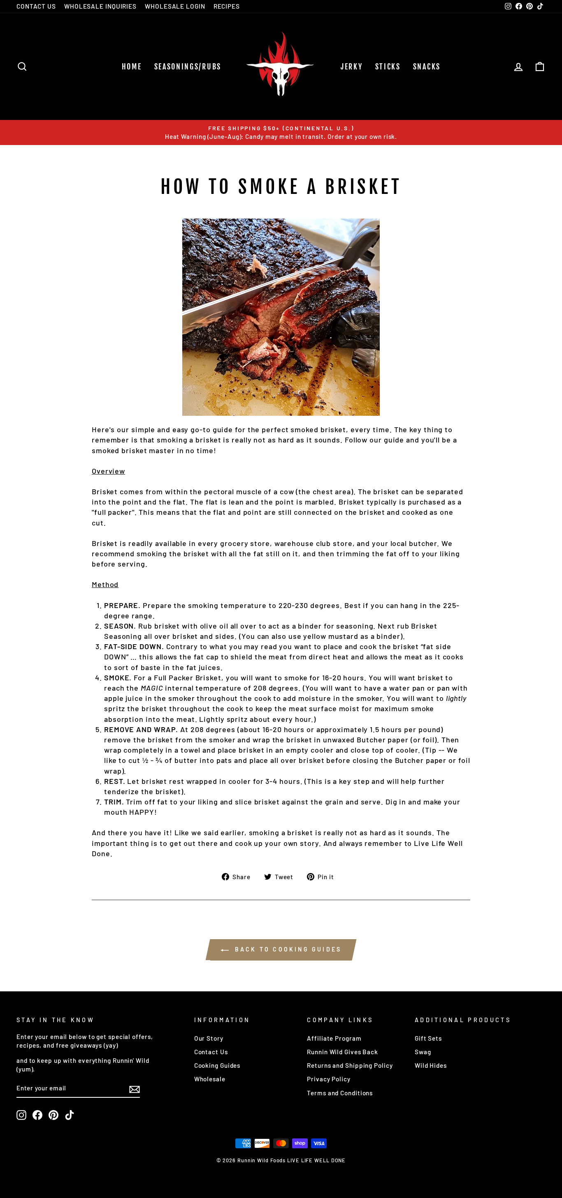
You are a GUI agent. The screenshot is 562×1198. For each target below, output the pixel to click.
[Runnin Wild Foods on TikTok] (69, 1115)
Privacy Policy (329, 1079)
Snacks (427, 66)
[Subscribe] (134, 1088)
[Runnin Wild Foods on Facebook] (37, 1115)
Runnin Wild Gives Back (342, 1051)
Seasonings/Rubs (188, 66)
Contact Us (211, 1051)
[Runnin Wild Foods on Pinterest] (53, 1115)
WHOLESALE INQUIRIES (100, 6)
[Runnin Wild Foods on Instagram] (21, 1115)
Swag (423, 1051)
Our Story (208, 1038)
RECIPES (227, 6)
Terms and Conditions (340, 1093)
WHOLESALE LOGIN (175, 6)
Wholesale (209, 1079)
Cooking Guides (217, 1065)
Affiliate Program (334, 1038)
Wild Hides (431, 1065)
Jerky (352, 66)
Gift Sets (428, 1038)
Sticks (388, 66)
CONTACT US (36, 6)
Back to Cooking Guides (287, 949)
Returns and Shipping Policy (349, 1065)
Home (132, 66)
